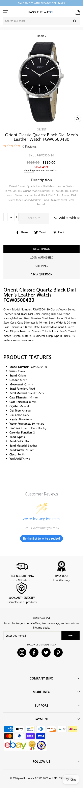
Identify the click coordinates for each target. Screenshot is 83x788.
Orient (41, 129)
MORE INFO (41, 692)
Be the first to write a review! (41, 538)
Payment (41, 719)
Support (42, 705)
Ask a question (41, 274)
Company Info (41, 678)
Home (40, 35)
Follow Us (41, 761)
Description (41, 249)
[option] (41, 3)
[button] (67, 218)
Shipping (29, 170)
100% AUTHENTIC (41, 257)
